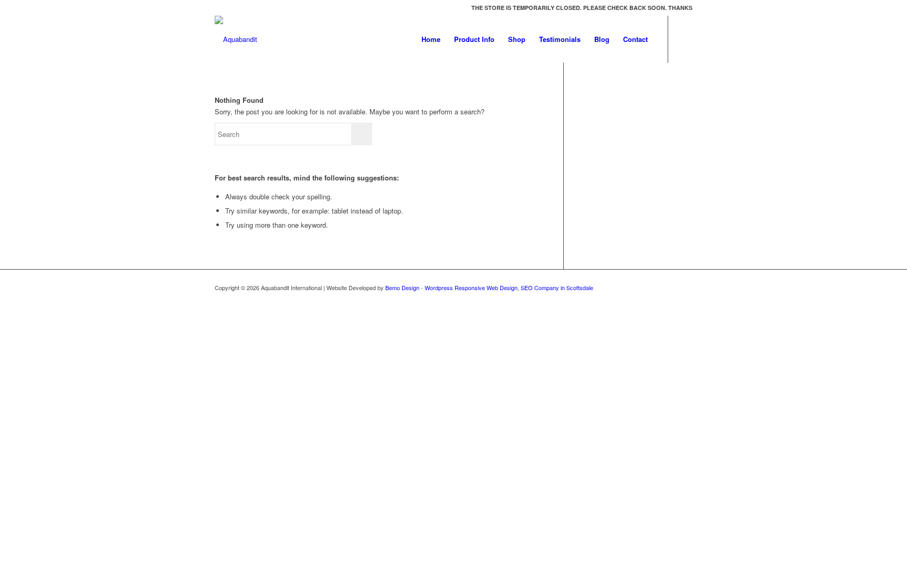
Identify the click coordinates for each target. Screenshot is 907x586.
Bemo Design (402, 287)
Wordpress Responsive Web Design (471, 287)
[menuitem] (431, 39)
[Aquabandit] (236, 39)
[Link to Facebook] (684, 39)
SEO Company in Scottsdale (557, 287)
